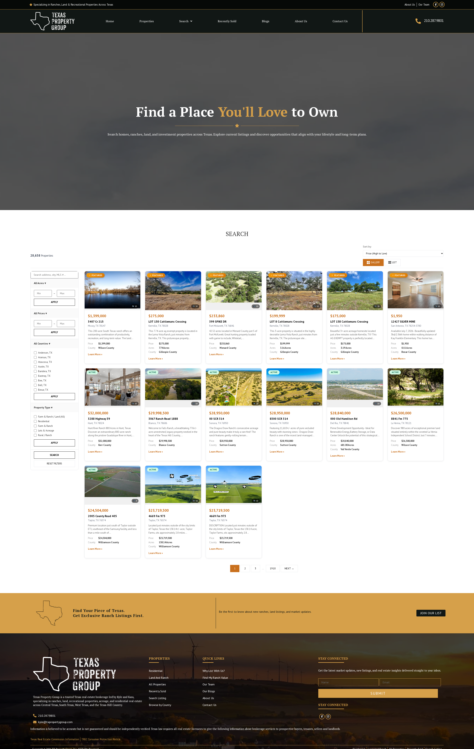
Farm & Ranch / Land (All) (51, 416)
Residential (43, 421)
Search (183, 21)
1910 (273, 568)
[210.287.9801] (418, 21)
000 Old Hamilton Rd (343, 418)
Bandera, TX (44, 371)
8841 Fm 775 (399, 418)
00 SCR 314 (216, 418)
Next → (289, 568)
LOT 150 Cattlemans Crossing (167, 321)
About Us (301, 21)
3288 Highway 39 (99, 418)
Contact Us (340, 21)
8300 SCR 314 (279, 418)
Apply (54, 302)
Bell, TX (42, 385)
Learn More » (95, 354)
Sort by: (367, 246)
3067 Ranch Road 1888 (163, 418)
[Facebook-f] (435, 4)
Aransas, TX (44, 357)
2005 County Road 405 (102, 516)
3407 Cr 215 (96, 321)
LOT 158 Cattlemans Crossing (349, 321)
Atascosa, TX (45, 362)
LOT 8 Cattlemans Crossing (287, 321)
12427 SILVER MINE (403, 321)
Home (110, 21)
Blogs (265, 21)
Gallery (375, 262)
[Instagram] (442, 4)
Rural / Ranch (45, 435)
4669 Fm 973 (156, 516)
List (394, 262)
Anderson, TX (45, 352)
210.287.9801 (434, 20)
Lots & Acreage (46, 430)
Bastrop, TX (44, 375)
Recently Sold (227, 21)
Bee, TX (42, 380)
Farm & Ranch (45, 426)
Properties (146, 21)
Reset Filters (54, 463)
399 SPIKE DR (217, 321)
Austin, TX (43, 366)
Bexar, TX (43, 389)
